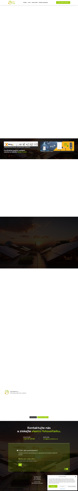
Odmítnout (62, 486)
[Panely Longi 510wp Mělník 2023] (12, 410)
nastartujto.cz (38, 488)
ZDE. (33, 248)
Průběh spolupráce (43, 2)
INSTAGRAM (75, 34)
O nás (29, 2)
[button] (75, 476)
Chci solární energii (63, 2)
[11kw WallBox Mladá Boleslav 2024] (30, 400)
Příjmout (53, 486)
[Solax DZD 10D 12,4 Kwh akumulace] (65, 410)
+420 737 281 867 (29, 439)
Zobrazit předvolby (72, 486)
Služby (25, 2)
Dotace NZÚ (35, 2)
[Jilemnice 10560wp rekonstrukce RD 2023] (47, 410)
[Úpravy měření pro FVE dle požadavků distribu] (12, 400)
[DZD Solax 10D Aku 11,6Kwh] (30, 410)
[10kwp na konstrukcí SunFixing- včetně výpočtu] (47, 400)
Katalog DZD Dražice (22, 42)
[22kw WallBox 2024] (65, 400)
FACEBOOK (75, 26)
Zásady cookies (62, 488)
